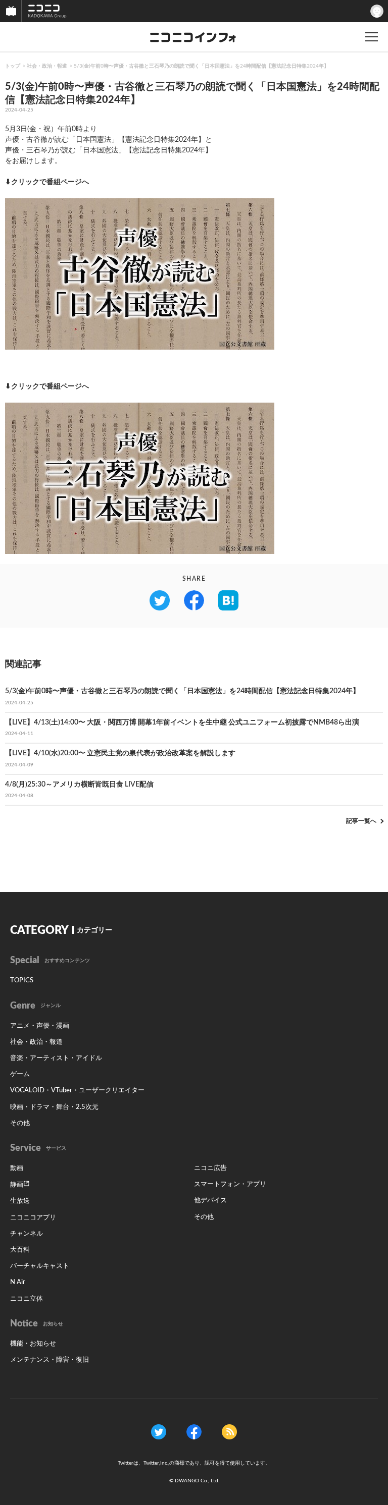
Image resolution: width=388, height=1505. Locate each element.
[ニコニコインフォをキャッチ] (229, 1431)
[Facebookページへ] (194, 1431)
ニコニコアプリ (33, 1217)
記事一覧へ (361, 821)
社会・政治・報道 (47, 66)
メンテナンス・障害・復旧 (49, 1360)
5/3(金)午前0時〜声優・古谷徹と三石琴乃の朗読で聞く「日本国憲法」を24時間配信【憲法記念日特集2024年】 (201, 66)
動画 (16, 1168)
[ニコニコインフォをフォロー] (158, 1431)
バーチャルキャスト (39, 1266)
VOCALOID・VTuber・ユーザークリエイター (77, 1090)
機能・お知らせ (33, 1344)
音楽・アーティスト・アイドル (56, 1058)
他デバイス (210, 1200)
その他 (20, 1123)
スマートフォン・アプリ (230, 1184)
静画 (16, 1185)
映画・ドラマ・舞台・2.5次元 (54, 1107)
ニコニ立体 (26, 1299)
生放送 (20, 1201)
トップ (12, 66)
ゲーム (20, 1074)
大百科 (20, 1250)
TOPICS (21, 980)
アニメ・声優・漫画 (39, 1026)
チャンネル (26, 1234)
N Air (17, 1282)
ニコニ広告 (210, 1168)
